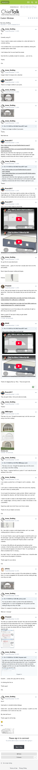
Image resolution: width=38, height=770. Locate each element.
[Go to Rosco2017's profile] (2, 81)
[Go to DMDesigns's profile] (2, 412)
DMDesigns (9, 412)
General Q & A (16, 24)
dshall (7, 323)
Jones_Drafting (6, 23)
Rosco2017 (9, 80)
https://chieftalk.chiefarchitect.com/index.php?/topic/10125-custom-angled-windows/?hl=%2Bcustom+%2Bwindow (18, 299)
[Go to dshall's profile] (2, 324)
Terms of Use (13, 768)
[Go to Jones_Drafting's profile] (2, 30)
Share (19, 754)
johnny (7, 569)
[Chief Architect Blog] (35, 6)
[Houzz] (32, 6)
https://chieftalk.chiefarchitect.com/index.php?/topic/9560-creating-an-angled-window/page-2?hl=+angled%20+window (19, 304)
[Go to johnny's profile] (2, 570)
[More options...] (36, 29)
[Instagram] (27, 6)
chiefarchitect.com (14, 7)
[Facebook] (22, 6)
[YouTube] (24, 6)
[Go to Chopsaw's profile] (2, 287)
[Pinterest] (30, 6)
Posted (12, 31)
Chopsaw (8, 286)
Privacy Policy (23, 768)
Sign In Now (19, 747)
